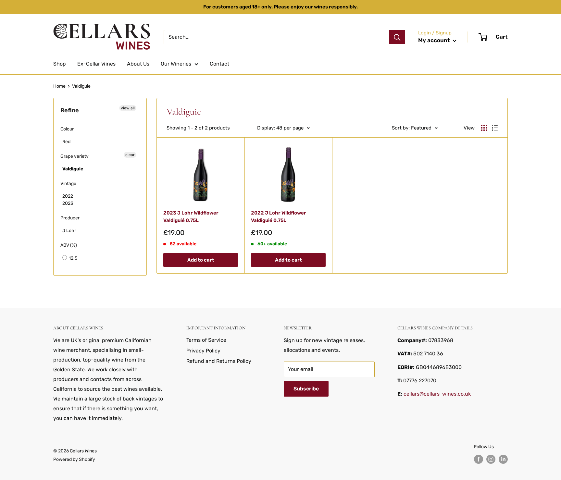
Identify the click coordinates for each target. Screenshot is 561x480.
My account (434, 40)
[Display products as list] (495, 128)
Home (59, 86)
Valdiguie (81, 86)
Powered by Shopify (74, 459)
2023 (67, 203)
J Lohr (69, 230)
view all (128, 108)
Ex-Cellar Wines (96, 64)
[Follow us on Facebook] (478, 459)
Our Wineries (176, 64)
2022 (67, 196)
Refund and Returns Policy (218, 361)
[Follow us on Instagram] (490, 459)
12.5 (72, 258)
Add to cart (200, 260)
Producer (70, 218)
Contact (219, 64)
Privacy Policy (203, 351)
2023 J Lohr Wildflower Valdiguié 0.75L (190, 216)
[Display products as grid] (484, 128)
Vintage (68, 183)
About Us (138, 64)
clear (130, 155)
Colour (67, 129)
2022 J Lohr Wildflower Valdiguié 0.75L (278, 216)
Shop (59, 64)
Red (66, 141)
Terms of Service (206, 340)
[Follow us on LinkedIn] (503, 459)
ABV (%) (68, 245)
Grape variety (74, 156)
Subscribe (306, 389)
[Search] (397, 37)
